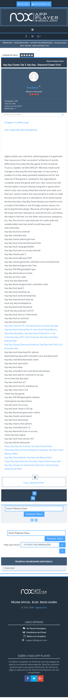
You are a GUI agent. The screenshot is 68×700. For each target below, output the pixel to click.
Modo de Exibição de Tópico (55, 61)
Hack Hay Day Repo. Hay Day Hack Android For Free (30, 333)
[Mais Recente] (36, 520)
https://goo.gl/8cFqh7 (33, 482)
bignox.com (40, 607)
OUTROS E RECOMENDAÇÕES (42, 43)
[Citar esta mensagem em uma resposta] (33, 498)
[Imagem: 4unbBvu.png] (16, 122)
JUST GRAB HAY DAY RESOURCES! (20, 130)
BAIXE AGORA (48, 602)
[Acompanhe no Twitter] (32, 36)
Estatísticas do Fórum (36, 632)
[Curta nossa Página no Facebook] (26, 36)
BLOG (35, 602)
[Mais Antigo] (32, 520)
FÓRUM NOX (7, 43)
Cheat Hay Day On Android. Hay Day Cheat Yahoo (28, 446)
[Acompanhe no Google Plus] (39, 36)
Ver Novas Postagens (36, 628)
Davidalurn (32, 87)
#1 (63, 114)
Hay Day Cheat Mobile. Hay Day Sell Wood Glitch (28, 457)
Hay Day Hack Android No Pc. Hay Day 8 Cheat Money (30, 329)
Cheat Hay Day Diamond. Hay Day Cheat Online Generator (32, 461)
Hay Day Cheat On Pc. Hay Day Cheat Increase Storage (31, 325)
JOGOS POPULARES (21, 43)
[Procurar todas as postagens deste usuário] (34, 493)
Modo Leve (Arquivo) (36, 636)
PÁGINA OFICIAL (21, 602)
